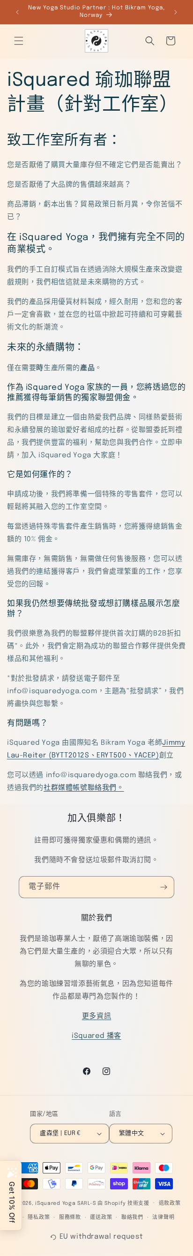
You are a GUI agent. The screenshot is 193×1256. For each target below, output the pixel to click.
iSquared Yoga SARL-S (65, 1203)
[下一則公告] (175, 12)
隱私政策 (39, 1217)
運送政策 (101, 1217)
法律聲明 (163, 1217)
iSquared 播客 (96, 1036)
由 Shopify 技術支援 (123, 1203)
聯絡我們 (132, 1217)
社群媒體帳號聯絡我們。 (84, 788)
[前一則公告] (17, 12)
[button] (18, 40)
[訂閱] (163, 887)
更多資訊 (96, 1016)
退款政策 (170, 1203)
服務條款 (70, 1217)
